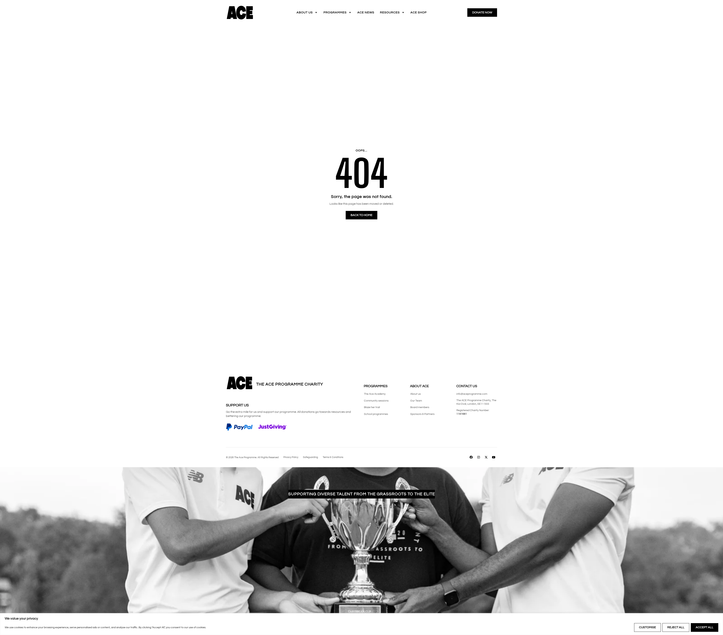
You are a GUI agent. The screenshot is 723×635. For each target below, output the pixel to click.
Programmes (335, 12)
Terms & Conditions (333, 457)
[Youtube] (493, 457)
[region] (361, 624)
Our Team (416, 400)
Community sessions (376, 400)
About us (305, 12)
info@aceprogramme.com (471, 394)
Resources (390, 12)
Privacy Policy (290, 457)
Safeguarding (310, 457)
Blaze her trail (372, 407)
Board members (419, 407)
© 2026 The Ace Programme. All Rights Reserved (252, 457)
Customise (647, 627)
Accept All (704, 627)
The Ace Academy (375, 394)
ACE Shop (418, 12)
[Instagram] (478, 457)
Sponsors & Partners (422, 414)
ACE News (365, 12)
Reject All (675, 627)
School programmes (376, 414)
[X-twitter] (486, 457)
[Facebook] (471, 457)
